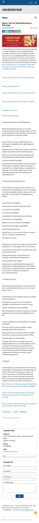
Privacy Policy (19, 519)
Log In (31, 3)
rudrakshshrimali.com (10, 451)
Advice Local (5, 519)
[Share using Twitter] (6, 32)
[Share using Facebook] (3, 32)
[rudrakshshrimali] (4, 456)
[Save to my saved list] (19, 32)
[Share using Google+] (13, 32)
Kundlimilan (16, 418)
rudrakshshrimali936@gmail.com (23, 510)
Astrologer (8, 418)
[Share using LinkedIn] (9, 32)
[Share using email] (16, 32)
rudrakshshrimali (12, 9)
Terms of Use (28, 519)
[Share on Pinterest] (34, 37)
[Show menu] (35, 3)
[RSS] (35, 513)
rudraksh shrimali (8, 28)
